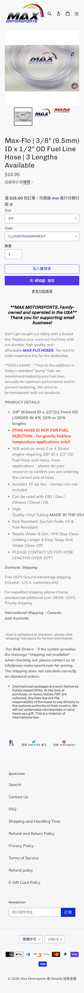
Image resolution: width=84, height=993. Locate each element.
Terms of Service (24, 857)
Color (9, 228)
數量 (8, 246)
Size (8, 210)
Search (15, 784)
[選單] (76, 13)
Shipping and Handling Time (34, 821)
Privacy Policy (21, 845)
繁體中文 (29, 939)
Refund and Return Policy (31, 833)
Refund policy (21, 870)
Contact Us (18, 796)
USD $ (53, 939)
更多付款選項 (42, 291)
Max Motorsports (33, 978)
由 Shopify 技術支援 (61, 978)
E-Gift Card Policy (24, 882)
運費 (26, 182)
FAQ (12, 809)
